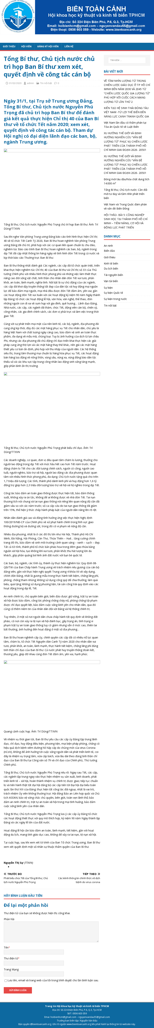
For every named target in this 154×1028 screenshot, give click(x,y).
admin (30, 83)
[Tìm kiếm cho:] (127, 60)
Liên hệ (68, 46)
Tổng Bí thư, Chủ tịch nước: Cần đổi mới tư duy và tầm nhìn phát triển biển (125, 194)
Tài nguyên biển (113, 275)
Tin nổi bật (46, 83)
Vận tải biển (111, 281)
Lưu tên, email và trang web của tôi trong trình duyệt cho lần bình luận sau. (53, 980)
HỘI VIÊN (26, 46)
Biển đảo (109, 250)
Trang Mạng (11, 969)
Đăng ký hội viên (48, 46)
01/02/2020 (15, 83)
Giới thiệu (109, 257)
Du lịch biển (111, 268)
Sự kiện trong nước (115, 299)
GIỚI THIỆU (9, 46)
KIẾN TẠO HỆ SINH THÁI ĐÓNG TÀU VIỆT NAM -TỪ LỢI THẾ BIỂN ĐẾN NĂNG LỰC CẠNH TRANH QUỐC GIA (126, 112)
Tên (6, 947)
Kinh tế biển (111, 263)
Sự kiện (108, 287)
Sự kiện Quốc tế (113, 292)
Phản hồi (9, 919)
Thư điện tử (11, 958)
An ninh (108, 245)
